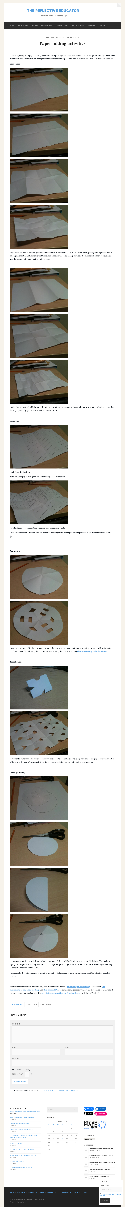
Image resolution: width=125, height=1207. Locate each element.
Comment (16, 1024)
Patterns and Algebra (17, 1161)
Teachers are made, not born (19, 1123)
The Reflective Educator (53, 10)
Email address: (106, 1185)
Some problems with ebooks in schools (23, 1155)
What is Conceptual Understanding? (22, 1117)
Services (91, 26)
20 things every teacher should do (21, 1167)
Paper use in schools (17, 1143)
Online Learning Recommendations (21, 1129)
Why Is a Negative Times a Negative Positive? (25, 1111)
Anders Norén (21, 1202)
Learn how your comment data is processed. (61, 1090)
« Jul (48, 1149)
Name (15, 1047)
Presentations (78, 26)
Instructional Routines (42, 26)
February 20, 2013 (55, 37)
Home (12, 26)
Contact (102, 26)
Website (15, 1058)
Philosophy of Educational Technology (22, 1149)
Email (68, 1047)
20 (62, 1139)
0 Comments (73, 37)
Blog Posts (23, 26)
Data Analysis (62, 26)
